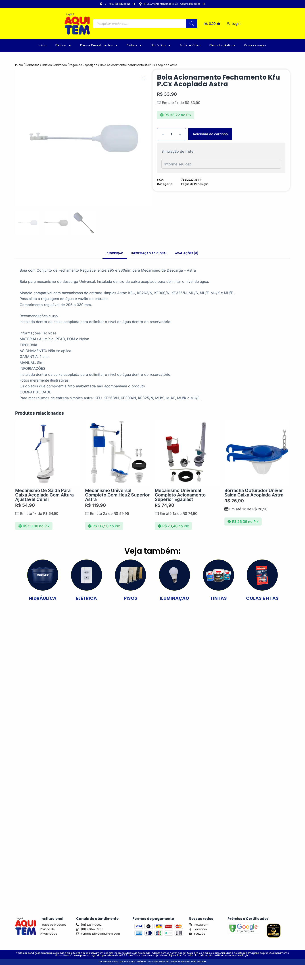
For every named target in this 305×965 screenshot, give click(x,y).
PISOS (130, 598)
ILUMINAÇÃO (174, 598)
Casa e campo (255, 45)
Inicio (42, 45)
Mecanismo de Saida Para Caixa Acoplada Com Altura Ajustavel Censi (44, 495)
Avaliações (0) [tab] (186, 253)
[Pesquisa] (191, 23)
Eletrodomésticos (222, 45)
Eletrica (60, 45)
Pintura (132, 45)
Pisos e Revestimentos (96, 45)
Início (19, 65)
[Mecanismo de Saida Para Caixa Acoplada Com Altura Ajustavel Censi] (47, 452)
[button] (143, 78)
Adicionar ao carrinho (210, 134)
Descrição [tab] (115, 253)
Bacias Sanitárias (54, 65)
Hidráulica (158, 45)
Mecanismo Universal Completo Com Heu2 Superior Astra (117, 495)
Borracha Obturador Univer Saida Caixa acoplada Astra (253, 492)
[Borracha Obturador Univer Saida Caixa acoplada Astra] (257, 452)
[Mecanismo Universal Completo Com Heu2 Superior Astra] (117, 452)
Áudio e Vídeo (190, 45)
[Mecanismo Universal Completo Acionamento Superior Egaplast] (187, 452)
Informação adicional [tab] (149, 253)
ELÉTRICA (86, 598)
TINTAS (218, 598)
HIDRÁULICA (42, 598)
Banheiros (32, 65)
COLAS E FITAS (262, 598)
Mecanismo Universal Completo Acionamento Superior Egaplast (180, 495)
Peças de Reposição (83, 65)
